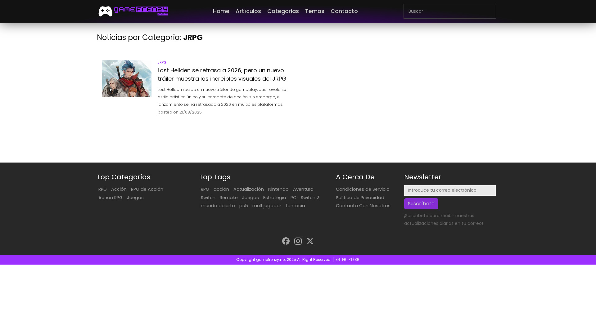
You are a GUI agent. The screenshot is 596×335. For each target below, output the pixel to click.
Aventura (303, 189)
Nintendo (278, 189)
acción (221, 189)
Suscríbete (421, 203)
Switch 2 (310, 197)
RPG (102, 189)
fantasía (295, 206)
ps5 (243, 206)
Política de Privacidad (360, 197)
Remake (229, 197)
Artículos (248, 11)
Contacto (344, 11)
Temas (314, 11)
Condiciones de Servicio (363, 189)
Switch (208, 197)
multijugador (266, 206)
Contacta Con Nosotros (363, 206)
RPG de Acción (147, 189)
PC (293, 197)
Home (221, 11)
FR (344, 259)
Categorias (283, 11)
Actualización (248, 189)
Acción (119, 189)
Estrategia (274, 197)
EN (338, 259)
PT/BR (354, 259)
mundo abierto (218, 206)
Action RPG (110, 197)
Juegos (135, 197)
